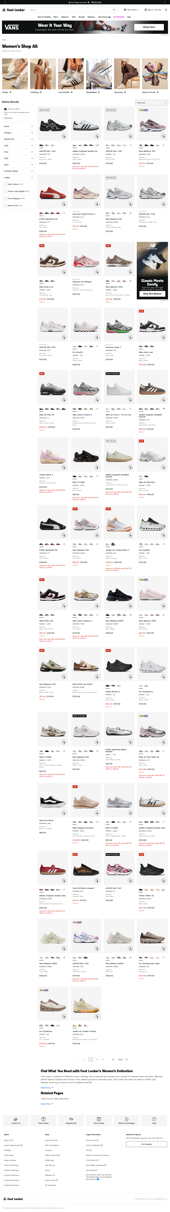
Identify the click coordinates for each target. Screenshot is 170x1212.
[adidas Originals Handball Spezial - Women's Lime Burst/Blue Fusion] (146, 409)
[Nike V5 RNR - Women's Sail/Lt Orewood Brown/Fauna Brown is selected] (41, 751)
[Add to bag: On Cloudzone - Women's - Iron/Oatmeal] (64, 1016)
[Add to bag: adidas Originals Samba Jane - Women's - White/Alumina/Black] (163, 813)
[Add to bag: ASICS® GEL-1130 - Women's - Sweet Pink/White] (97, 948)
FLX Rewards (118, 17)
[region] (85, 2)
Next (120, 1059)
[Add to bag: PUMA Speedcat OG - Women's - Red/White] (64, 204)
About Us (7, 1140)
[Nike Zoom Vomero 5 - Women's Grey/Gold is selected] (75, 615)
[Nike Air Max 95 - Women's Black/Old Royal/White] (58, 409)
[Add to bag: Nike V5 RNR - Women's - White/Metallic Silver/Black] (130, 813)
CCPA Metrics (91, 1160)
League (7, 177)
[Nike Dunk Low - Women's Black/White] (53, 281)
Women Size (9, 139)
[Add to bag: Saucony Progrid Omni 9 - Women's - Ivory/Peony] (97, 204)
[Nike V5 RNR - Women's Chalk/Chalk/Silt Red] (91, 476)
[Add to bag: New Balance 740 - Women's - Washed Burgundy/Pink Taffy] (163, 136)
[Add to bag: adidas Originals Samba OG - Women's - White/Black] (97, 136)
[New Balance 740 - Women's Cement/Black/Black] (146, 145)
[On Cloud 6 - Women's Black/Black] (80, 346)
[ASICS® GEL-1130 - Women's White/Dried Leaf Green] (47, 145)
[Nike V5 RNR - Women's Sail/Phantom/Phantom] (86, 476)
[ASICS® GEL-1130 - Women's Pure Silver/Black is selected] (41, 145)
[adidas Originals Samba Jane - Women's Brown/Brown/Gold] (152, 822)
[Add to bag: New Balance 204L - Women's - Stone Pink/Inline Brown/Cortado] (130, 272)
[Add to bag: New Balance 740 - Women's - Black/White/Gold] (64, 676)
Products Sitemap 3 (11, 1175)
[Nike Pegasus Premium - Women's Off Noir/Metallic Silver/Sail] (91, 822)
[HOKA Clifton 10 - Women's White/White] (158, 890)
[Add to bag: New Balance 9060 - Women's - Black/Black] (130, 606)
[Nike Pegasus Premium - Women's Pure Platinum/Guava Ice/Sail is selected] (75, 822)
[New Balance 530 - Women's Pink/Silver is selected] (75, 544)
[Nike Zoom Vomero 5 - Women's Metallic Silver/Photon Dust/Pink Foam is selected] (75, 409)
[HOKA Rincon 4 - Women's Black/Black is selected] (108, 686)
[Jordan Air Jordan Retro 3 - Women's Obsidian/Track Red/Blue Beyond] (113, 544)
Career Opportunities (12, 1145)
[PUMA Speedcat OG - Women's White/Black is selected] (41, 544)
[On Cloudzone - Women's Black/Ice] (47, 1025)
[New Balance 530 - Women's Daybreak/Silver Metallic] (113, 213)
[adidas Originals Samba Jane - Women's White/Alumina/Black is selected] (141, 822)
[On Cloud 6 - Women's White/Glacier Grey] (86, 346)
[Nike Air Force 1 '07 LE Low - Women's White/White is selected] (108, 409)
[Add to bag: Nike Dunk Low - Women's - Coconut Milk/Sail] (64, 272)
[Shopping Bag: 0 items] (166, 9)
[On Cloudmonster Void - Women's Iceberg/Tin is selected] (141, 957)
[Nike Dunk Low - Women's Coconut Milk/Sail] (152, 346)
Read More (46, 1087)
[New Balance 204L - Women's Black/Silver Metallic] (119, 281)
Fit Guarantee (50, 1185)
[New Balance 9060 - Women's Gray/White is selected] (41, 957)
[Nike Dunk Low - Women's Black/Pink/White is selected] (41, 615)
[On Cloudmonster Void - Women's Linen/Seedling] (158, 957)
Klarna (47, 1170)
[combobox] (73, 9)
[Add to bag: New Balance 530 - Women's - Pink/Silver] (97, 535)
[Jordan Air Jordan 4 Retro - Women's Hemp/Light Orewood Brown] (80, 1025)
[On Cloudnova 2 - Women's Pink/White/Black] (146, 686)
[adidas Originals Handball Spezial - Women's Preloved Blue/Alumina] (158, 409)
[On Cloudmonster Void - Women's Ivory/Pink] (146, 957)
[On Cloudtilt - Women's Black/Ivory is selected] (141, 544)
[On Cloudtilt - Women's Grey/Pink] (158, 544)
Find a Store (8, 118)
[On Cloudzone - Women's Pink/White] (58, 1025)
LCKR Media (8, 1155)
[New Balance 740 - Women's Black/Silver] (152, 145)
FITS (87, 1150)
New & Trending (44, 17)
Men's (56, 17)
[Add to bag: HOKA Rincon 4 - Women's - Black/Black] (130, 676)
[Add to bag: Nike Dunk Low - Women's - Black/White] (163, 337)
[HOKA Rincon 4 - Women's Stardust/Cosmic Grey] (119, 686)
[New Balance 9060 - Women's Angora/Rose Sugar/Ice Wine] (113, 615)
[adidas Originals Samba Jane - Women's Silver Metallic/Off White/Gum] (158, 822)
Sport (6, 165)
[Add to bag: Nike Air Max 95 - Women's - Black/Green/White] (64, 399)
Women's (65, 17)
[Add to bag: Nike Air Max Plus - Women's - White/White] (163, 467)
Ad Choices (90, 1170)
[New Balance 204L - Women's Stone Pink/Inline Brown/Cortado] (158, 615)
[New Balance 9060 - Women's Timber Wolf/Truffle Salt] (124, 615)
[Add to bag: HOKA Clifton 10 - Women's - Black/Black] (163, 880)
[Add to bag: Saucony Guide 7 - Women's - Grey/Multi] (130, 337)
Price (6, 152)
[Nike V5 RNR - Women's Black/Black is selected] (75, 476)
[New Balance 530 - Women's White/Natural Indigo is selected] (108, 213)
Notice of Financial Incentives (97, 1155)
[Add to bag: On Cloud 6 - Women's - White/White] (97, 337)
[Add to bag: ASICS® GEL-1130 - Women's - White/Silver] (130, 136)
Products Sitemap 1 (11, 1165)
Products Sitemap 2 (11, 1170)
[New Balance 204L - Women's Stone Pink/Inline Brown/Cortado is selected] (108, 281)
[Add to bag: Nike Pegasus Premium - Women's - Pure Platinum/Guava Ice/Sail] (97, 813)
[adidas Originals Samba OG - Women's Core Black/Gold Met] (86, 145)
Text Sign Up (50, 1165)
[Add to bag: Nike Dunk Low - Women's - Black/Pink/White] (64, 606)
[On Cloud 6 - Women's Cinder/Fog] (91, 346)
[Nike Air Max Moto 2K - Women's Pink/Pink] (158, 751)
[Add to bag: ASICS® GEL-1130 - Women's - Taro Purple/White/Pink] (163, 204)
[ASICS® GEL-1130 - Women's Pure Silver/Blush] (124, 145)
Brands (82, 17)
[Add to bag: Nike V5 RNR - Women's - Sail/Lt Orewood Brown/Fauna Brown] (64, 742)
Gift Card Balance (52, 1145)
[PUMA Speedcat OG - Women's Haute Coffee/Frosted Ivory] (53, 213)
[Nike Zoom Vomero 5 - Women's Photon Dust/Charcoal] (91, 615)
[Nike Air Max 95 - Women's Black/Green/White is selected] (41, 409)
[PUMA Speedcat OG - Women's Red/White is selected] (41, 213)
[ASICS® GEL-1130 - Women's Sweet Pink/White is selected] (75, 957)
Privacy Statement (93, 1145)
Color (6, 145)
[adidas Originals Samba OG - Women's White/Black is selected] (75, 145)
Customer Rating (11, 171)
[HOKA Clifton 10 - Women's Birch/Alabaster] (146, 890)
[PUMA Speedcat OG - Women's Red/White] (47, 544)
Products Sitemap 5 (11, 1185)
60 (113, 1059)
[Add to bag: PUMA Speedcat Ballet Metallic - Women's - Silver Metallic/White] (130, 742)
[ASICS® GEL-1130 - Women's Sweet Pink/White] (53, 145)
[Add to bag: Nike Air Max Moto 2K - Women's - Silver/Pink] (163, 742)
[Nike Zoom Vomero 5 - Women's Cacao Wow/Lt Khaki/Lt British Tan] (80, 409)
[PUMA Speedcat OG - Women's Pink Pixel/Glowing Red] (58, 213)
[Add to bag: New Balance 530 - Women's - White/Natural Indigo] (130, 204)
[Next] (165, 2)
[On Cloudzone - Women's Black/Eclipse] (53, 1025)
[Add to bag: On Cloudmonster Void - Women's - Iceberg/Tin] (163, 948)
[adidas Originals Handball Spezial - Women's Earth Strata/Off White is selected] (141, 409)
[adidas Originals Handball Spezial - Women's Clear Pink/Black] (152, 409)
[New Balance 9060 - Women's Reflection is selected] (108, 957)
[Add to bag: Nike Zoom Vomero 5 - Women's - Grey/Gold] (97, 606)
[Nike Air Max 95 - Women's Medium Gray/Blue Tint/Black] (53, 409)
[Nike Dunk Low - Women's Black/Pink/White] (47, 281)
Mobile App (49, 1160)
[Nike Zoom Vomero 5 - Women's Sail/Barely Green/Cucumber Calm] (86, 409)
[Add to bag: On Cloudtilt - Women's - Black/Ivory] (163, 535)
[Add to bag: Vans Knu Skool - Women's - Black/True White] (64, 813)
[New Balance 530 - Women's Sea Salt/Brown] (91, 751)
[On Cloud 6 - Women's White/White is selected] (75, 346)
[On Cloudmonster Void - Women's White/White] (152, 957)
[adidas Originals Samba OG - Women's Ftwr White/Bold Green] (80, 145)
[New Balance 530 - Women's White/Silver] (119, 213)
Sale (129, 17)
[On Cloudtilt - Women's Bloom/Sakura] (152, 544)
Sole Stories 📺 (104, 17)
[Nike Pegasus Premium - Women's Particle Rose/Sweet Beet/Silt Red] (86, 822)
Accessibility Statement (95, 1165)
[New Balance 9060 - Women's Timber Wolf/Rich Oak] (119, 615)
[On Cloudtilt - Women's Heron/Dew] (146, 544)
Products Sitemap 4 (11, 1180)
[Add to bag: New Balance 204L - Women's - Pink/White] (163, 606)
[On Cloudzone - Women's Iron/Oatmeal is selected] (41, 1025)
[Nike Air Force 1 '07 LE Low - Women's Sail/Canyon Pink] (113, 409)
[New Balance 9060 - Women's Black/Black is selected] (108, 615)
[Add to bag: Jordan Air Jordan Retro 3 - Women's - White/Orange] (130, 535)
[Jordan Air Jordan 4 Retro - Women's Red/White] (86, 1025)
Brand (6, 126)
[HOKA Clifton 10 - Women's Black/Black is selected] (141, 890)
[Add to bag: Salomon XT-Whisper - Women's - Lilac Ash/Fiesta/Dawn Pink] (97, 272)
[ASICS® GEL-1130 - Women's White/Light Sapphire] (113, 145)
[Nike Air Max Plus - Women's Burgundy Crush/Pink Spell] (146, 476)
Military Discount (51, 1155)
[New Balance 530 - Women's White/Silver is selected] (75, 751)
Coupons (48, 1150)
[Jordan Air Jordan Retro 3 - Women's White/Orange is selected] (108, 544)
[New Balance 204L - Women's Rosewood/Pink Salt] (113, 281)
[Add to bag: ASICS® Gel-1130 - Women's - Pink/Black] (130, 880)
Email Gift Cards (51, 1140)
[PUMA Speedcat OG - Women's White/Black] (47, 213)
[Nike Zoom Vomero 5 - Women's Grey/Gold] (91, 409)
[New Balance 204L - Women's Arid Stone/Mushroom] (124, 281)
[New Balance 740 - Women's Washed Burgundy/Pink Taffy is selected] (141, 145)
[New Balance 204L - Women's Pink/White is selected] (141, 615)
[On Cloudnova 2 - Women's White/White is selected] (141, 686)
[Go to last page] (126, 1059)
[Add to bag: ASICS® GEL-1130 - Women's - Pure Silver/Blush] (64, 337)
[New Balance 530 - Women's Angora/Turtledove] (124, 213)
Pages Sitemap (10, 1160)
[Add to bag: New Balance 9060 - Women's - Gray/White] (64, 948)
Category (8, 133)
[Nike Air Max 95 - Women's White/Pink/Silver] (47, 409)
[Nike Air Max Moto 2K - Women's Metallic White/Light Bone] (146, 751)
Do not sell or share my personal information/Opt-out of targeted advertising (99, 1177)
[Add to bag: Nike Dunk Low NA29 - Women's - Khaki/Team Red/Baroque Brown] (97, 676)
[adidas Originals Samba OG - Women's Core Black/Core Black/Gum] (91, 145)
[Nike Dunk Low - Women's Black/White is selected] (141, 346)
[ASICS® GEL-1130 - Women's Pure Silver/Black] (86, 957)
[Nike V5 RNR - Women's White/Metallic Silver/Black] (80, 476)
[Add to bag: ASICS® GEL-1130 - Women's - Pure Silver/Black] (64, 136)
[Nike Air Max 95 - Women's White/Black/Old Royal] (64, 409)
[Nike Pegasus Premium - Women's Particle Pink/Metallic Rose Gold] (80, 822)
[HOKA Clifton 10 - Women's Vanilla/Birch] (152, 890)
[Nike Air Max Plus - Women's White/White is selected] (141, 476)
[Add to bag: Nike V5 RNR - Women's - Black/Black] (97, 467)
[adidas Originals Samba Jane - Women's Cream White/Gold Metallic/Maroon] (146, 822)
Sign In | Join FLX (154, 10)
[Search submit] (114, 9)
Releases (91, 17)
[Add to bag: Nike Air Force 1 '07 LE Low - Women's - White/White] (130, 399)
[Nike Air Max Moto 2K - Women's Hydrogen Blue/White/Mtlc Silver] (152, 751)
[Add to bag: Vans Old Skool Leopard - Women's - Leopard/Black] (97, 880)
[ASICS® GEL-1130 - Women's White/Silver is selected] (108, 145)
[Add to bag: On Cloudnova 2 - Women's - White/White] (163, 676)
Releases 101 (50, 1175)
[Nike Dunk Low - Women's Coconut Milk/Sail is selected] (41, 281)
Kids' (74, 17)
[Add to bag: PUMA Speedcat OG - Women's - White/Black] (64, 535)
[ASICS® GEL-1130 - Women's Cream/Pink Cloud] (119, 145)
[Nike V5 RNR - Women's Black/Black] (47, 751)
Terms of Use (91, 1140)
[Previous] (5, 2)
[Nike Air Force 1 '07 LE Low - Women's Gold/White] (124, 409)
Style (6, 158)
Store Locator (50, 1180)
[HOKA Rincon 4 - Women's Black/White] (113, 686)
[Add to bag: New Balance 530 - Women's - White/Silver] (97, 742)
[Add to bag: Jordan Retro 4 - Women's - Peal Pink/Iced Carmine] (64, 467)
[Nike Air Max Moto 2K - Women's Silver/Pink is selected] (141, 751)
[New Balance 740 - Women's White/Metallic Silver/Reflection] (158, 145)
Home (4, 40)
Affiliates (7, 1150)
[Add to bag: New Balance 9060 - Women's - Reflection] (130, 948)
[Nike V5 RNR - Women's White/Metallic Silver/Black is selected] (108, 822)
